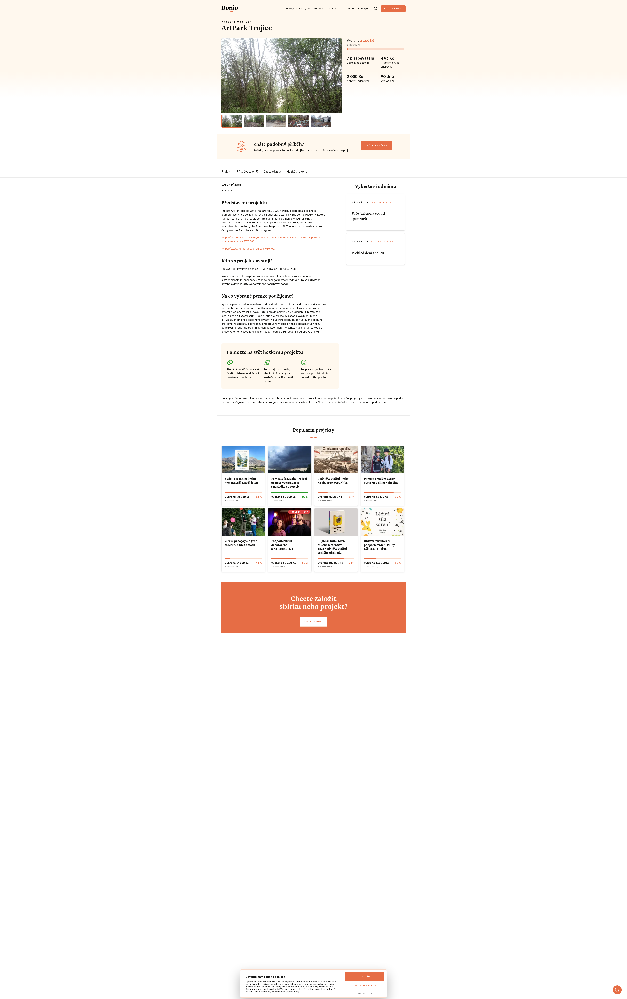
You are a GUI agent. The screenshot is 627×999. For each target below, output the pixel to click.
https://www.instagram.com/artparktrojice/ (248, 248)
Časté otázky (272, 171)
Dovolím (364, 976)
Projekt (226, 171)
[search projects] (375, 8)
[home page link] (229, 8)
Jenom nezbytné (364, 985)
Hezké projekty (297, 171)
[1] (231, 121)
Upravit (362, 993)
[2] (254, 121)
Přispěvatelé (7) (247, 171)
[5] (320, 121)
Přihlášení (364, 8)
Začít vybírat (393, 9)
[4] (298, 121)
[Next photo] (337, 75)
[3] (276, 121)
